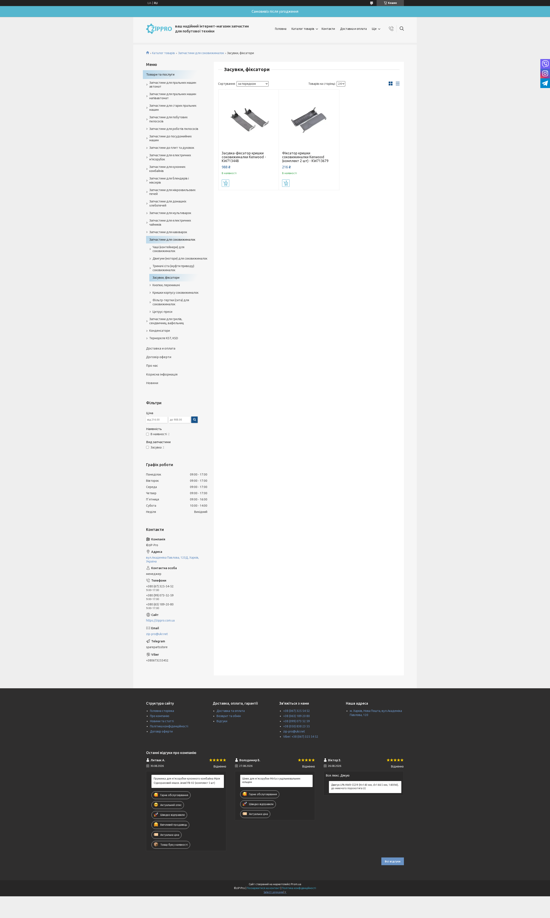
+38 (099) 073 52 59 (296, 721)
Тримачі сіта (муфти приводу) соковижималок (173, 268)
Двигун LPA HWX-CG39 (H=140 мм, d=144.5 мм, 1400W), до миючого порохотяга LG (365, 786)
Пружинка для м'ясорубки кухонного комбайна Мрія (187, 778)
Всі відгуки (392, 861)
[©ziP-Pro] (159, 29)
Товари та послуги (160, 74)
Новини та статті (162, 721)
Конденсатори (159, 330)
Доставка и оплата (353, 28)
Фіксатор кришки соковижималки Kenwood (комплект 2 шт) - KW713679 (305, 157)
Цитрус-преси (162, 311)
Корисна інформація (161, 374)
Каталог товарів (303, 28)
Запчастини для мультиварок (170, 213)
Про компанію (159, 716)
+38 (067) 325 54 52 (296, 711)
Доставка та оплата (231, 711)
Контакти (328, 28)
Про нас (152, 365)
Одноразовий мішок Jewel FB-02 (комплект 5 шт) (184, 782)
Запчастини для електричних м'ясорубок (170, 157)
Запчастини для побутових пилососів (168, 119)
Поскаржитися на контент (263, 888)
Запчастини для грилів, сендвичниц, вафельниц (166, 321)
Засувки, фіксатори (166, 277)
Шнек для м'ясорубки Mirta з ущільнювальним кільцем (271, 780)
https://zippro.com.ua (160, 620)
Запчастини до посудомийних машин (170, 138)
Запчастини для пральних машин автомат (172, 84)
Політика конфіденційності (169, 726)
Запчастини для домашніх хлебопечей (167, 203)
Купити (225, 183)
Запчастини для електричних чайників (170, 222)
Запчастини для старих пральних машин (172, 107)
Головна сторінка (162, 711)
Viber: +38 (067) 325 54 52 (300, 736)
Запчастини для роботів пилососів (173, 129)
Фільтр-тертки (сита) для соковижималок (171, 302)
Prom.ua (296, 884)
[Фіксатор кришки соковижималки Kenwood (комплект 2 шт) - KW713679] (309, 120)
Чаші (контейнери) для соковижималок (168, 249)
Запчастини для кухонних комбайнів (167, 169)
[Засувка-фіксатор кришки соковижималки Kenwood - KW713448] (248, 120)
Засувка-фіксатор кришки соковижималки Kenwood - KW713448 (244, 157)
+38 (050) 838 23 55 (296, 726)
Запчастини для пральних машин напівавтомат (172, 96)
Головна (280, 28)
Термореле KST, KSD (163, 338)
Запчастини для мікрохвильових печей (172, 192)
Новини (152, 383)
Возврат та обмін (229, 716)
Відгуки (222, 721)
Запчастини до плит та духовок (171, 147)
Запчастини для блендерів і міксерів (169, 180)
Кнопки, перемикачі (166, 285)
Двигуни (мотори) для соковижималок (180, 258)
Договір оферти (158, 357)
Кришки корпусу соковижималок (176, 292)
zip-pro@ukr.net (157, 634)
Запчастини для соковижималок (201, 53)
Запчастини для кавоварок (168, 232)
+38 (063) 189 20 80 (296, 716)
